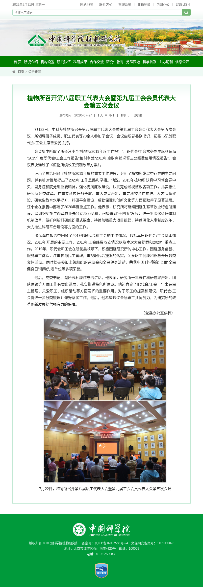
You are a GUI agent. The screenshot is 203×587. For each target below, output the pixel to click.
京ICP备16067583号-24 (111, 543)
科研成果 (80, 62)
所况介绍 (31, 62)
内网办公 (162, 4)
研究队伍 (64, 62)
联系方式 (105, 4)
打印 (125, 115)
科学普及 (149, 62)
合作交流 (97, 62)
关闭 (138, 115)
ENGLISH (183, 4)
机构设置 (47, 62)
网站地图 (86, 4)
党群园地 (133, 62)
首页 (21, 71)
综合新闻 (34, 71)
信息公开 (182, 62)
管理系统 (124, 4)
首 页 (18, 62)
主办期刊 (166, 62)
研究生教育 (115, 62)
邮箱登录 (143, 4)
